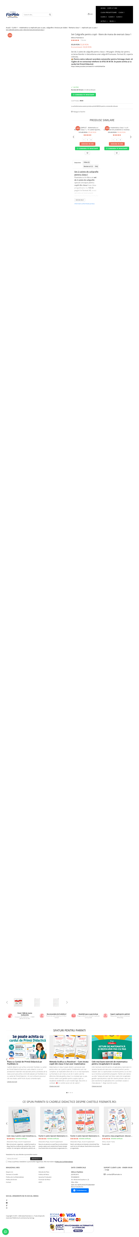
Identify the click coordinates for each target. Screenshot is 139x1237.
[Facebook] (6, 1200)
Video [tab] (86, 162)
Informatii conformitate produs (84, 204)
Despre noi (9, 1172)
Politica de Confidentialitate (64, 1162)
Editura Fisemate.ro (77, 38)
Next (67, 1002)
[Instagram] (6, 1208)
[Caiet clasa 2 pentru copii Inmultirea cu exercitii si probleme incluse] (22, 1120)
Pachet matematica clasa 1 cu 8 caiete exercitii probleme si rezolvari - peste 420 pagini (117, 129)
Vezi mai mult (80, 200)
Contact (8, 1182)
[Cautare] (50, 14)
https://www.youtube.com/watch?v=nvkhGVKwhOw (88, 66)
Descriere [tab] (77, 163)
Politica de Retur (44, 1174)
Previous (7, 1002)
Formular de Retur (44, 1180)
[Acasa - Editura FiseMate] (12, 14)
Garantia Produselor (45, 1177)
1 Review (83, 40)
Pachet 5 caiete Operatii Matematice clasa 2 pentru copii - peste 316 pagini (66, 1136)
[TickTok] (6, 1205)
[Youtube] (6, 1203)
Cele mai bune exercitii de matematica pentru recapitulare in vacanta (109, 1062)
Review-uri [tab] (88, 166)
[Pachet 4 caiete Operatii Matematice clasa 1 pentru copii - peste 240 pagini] (85, 1120)
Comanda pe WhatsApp (84, 95)
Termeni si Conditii (12, 1174)
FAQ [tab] (96, 166)
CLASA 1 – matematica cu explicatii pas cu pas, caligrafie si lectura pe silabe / (40, 28)
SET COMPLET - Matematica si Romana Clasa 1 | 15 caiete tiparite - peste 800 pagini (87, 129)
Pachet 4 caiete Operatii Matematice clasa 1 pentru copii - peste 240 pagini (98, 1136)
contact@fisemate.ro (114, 1174)
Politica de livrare (11, 1180)
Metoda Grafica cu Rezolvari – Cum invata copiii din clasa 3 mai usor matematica (68, 1062)
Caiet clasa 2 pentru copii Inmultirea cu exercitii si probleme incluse (32, 1136)
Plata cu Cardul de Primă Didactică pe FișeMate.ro (24, 1062)
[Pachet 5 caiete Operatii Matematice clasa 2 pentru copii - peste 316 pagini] (54, 1120)
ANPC (40, 1182)
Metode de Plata (44, 1172)
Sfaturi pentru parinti (69, 1030)
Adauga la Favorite (79, 112)
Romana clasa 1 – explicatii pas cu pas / (83, 28)
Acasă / (9, 28)
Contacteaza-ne (81, 1190)
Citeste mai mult (12, 1082)
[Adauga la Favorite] (87, 153)
